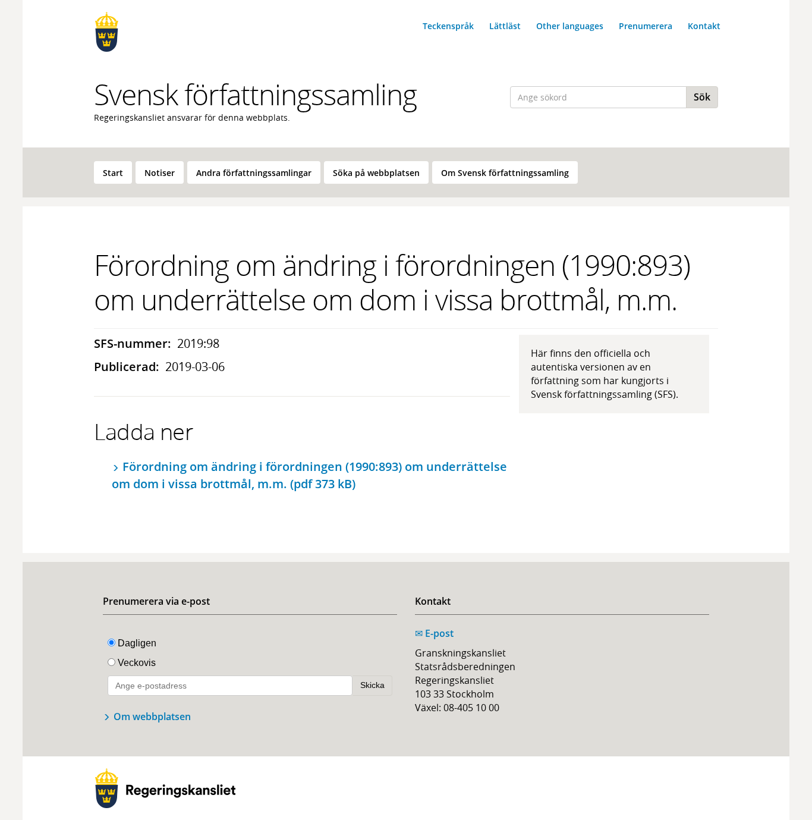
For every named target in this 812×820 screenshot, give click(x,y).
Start (113, 172)
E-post (434, 633)
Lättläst (505, 26)
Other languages (569, 26)
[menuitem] (113, 172)
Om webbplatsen (152, 716)
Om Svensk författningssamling (505, 172)
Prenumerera (645, 26)
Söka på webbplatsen (376, 172)
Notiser (159, 172)
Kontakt (704, 26)
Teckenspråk (448, 26)
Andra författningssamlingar (253, 172)
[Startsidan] (165, 32)
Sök (702, 96)
